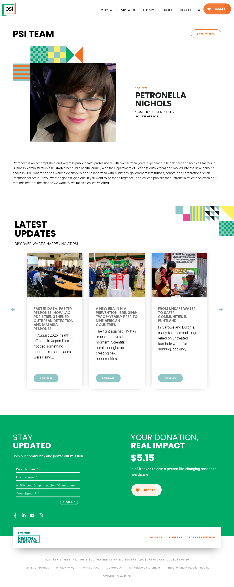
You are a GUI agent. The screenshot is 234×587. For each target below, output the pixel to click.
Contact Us (114, 567)
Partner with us (202, 537)
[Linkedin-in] (23, 515)
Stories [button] (167, 10)
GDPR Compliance (37, 567)
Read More (46, 378)
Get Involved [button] (149, 10)
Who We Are (107, 10)
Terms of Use (90, 567)
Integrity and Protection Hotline (188, 567)
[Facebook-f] (15, 515)
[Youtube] (32, 515)
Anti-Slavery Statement (144, 567)
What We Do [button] (128, 10)
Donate (156, 537)
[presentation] (13, 309)
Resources (185, 10)
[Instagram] (41, 515)
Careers (175, 537)
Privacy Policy (65, 567)
